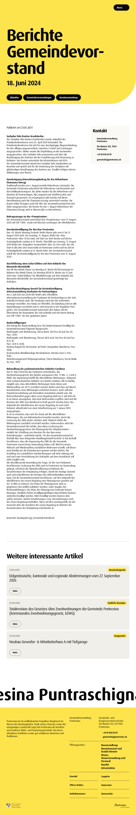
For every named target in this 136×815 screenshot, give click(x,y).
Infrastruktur (108, 768)
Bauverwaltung (109, 745)
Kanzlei (105, 764)
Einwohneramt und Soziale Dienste (111, 750)
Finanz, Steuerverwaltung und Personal (113, 758)
